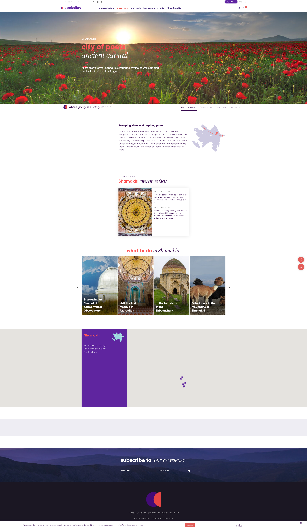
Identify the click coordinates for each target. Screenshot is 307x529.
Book (237, 107)
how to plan (149, 8)
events (160, 8)
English (242, 2)
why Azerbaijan (106, 8)
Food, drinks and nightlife (95, 349)
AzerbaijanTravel (141, 518)
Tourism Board (66, 2)
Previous (78, 287)
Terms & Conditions (138, 513)
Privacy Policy (156, 513)
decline (239, 525)
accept (190, 525)
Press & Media (80, 2)
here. (141, 525)
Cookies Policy (171, 513)
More (110, 294)
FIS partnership (173, 8)
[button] (182, 377)
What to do (220, 107)
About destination (189, 107)
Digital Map (231, 2)
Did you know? (206, 107)
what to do (135, 8)
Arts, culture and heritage (95, 345)
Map (231, 107)
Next (229, 287)
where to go (122, 8)
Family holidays (90, 352)
